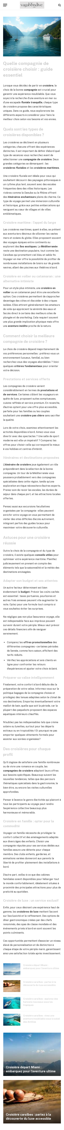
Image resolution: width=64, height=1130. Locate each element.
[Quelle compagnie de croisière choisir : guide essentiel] (32, 55)
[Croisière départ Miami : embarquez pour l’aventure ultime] (11, 969)
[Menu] (5, 5)
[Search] (59, 5)
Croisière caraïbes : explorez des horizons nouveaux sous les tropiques (40, 1002)
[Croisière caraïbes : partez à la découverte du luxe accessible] (11, 986)
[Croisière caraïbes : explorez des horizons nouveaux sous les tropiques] (11, 1003)
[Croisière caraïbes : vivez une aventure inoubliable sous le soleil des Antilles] (11, 1020)
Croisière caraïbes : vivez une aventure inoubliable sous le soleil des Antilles (41, 1018)
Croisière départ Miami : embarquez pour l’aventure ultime (31, 1069)
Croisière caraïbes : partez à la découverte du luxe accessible (28, 1116)
